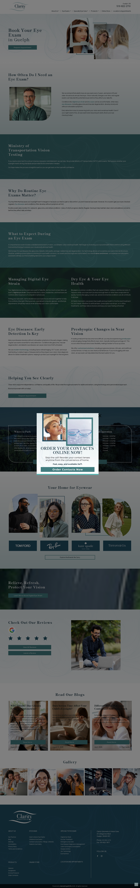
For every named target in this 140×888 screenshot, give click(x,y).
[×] (68, 444)
